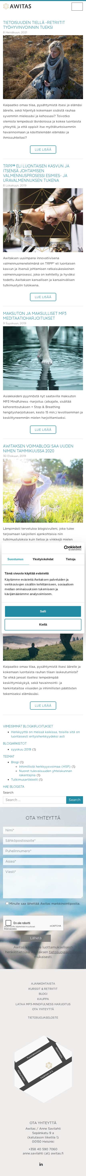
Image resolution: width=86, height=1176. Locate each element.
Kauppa (43, 999)
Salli (43, 611)
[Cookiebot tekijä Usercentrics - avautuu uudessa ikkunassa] (63, 548)
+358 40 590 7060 (43, 1149)
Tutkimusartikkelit (24, 779)
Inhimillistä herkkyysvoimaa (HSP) (45, 766)
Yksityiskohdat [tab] (43, 559)
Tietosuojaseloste (43, 1017)
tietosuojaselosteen (65, 952)
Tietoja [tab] (70, 559)
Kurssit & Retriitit (43, 988)
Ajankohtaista (43, 983)
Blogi (15, 762)
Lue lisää (43, 149)
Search (8, 792)
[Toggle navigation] (77, 7)
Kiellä (43, 624)
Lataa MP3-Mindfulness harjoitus (43, 1004)
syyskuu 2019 (21, 749)
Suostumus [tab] (15, 559)
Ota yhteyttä (43, 1009)
